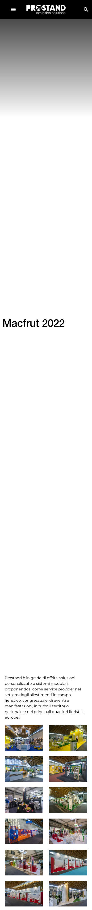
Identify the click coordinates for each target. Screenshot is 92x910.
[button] (13, 9)
